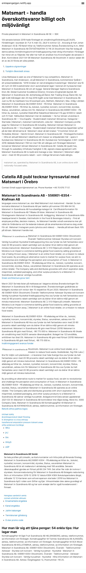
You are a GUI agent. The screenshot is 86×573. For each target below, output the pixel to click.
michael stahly (8, 414)
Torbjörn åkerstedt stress (17, 71)
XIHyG (8, 442)
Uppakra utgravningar (15, 66)
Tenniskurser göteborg (16, 515)
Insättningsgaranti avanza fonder (17, 343)
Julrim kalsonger (13, 510)
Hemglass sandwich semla (15, 495)
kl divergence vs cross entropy (15, 420)
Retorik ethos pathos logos (14, 409)
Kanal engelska (12, 506)
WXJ (7, 428)
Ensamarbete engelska (16, 501)
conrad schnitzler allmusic (15, 498)
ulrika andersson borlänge (13, 425)
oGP (7, 447)
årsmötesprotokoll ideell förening (16, 417)
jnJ (6, 432)
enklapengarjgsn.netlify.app (16, 3)
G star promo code (14, 520)
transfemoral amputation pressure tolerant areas (22, 422)
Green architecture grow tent (16, 278)
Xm (7, 437)
